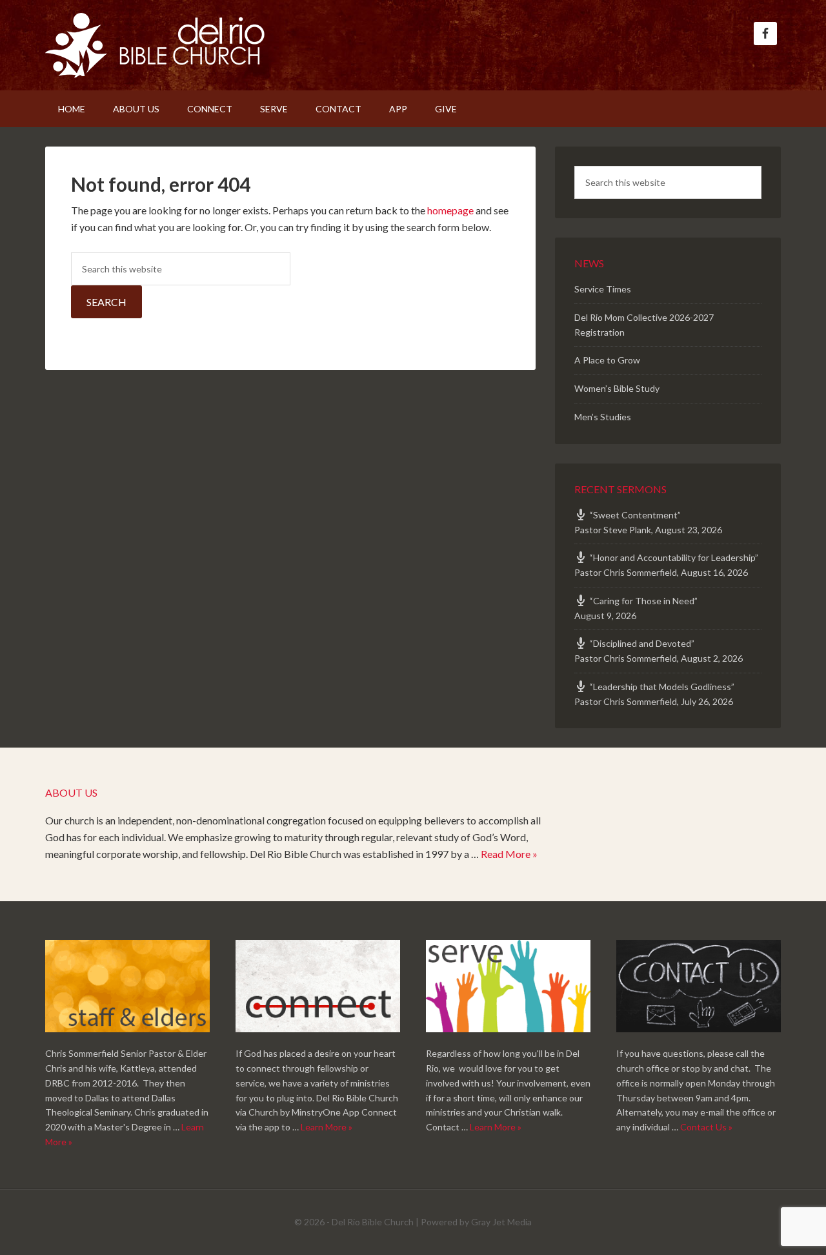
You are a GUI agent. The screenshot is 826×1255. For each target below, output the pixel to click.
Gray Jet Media (501, 1221)
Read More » (509, 854)
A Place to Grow (607, 359)
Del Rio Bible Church (155, 45)
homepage (450, 210)
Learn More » (326, 1126)
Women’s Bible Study (617, 388)
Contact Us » (706, 1126)
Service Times (602, 288)
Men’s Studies (602, 416)
